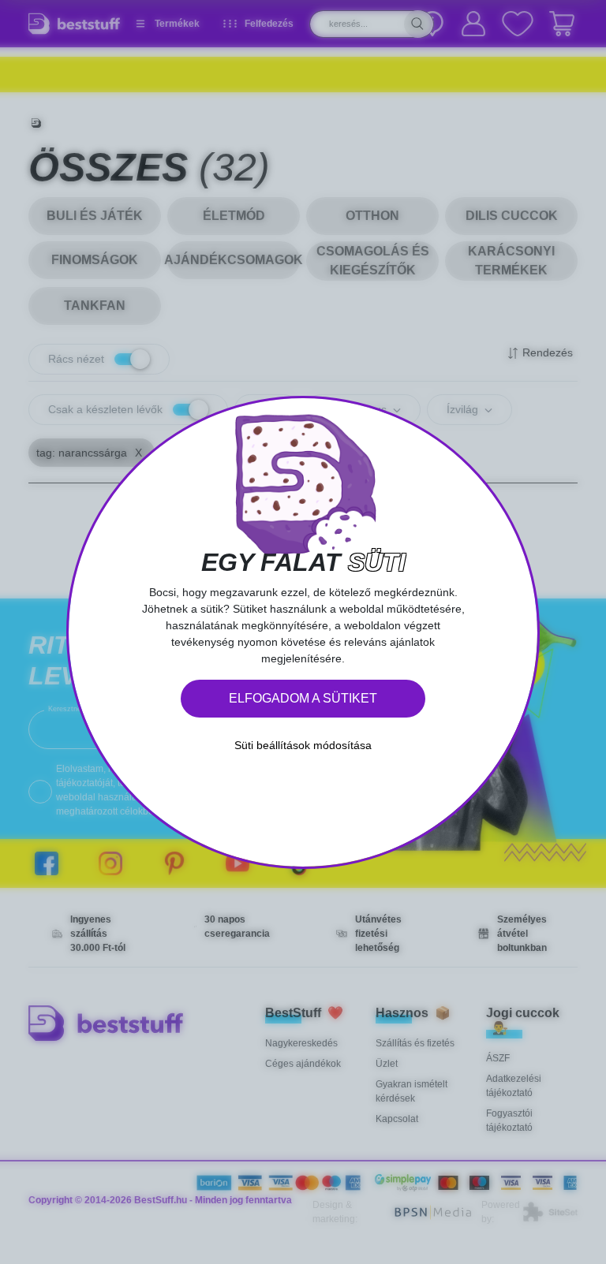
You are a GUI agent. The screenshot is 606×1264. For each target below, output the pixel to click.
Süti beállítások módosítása (303, 745)
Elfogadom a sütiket (303, 698)
